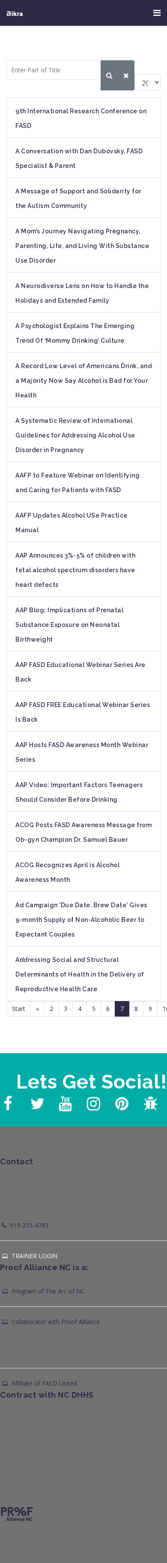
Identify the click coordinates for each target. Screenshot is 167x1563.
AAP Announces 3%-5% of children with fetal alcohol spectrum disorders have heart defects (75, 570)
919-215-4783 (28, 1225)
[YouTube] (64, 1101)
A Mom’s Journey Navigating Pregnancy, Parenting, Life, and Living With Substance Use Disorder (82, 246)
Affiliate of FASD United (43, 1383)
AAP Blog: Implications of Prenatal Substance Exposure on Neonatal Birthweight (69, 625)
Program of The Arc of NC (47, 1291)
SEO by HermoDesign (129, 1552)
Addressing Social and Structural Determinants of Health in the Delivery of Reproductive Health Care (79, 974)
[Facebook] (7, 1101)
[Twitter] (36, 1101)
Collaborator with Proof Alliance (55, 1322)
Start (18, 1009)
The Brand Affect (73, 1552)
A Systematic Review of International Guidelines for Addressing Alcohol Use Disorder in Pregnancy (75, 435)
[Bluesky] (149, 1101)
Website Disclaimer (70, 1541)
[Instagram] (92, 1101)
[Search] (109, 75)
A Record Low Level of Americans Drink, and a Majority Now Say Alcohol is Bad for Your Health (83, 381)
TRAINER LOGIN (33, 1256)
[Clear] (126, 75)
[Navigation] (157, 13)
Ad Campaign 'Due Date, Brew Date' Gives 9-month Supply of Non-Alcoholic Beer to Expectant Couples (81, 920)
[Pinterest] (120, 1101)
